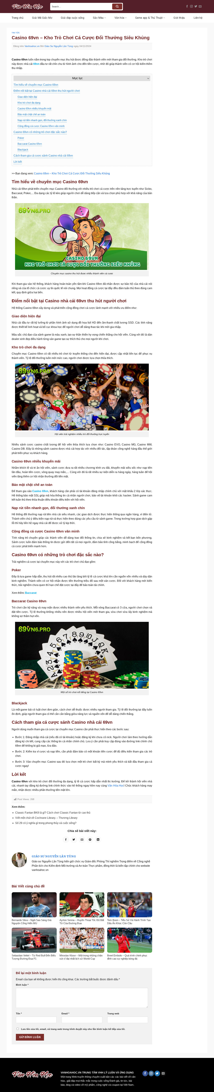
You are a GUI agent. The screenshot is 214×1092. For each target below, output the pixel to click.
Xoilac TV (146, 1065)
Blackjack (23, 149)
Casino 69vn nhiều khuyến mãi (34, 108)
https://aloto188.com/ (92, 1065)
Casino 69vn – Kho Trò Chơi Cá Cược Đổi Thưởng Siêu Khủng (72, 173)
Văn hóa (119, 17)
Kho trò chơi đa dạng (29, 102)
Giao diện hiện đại (27, 96)
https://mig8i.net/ (66, 1065)
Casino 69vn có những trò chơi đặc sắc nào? (40, 132)
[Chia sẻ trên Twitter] (74, 839)
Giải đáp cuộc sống (72, 17)
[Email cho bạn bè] (82, 839)
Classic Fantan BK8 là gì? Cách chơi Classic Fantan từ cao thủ (52, 812)
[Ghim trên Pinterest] (90, 839)
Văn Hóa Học (116, 785)
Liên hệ (198, 17)
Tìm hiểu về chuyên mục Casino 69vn (36, 84)
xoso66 (15, 1065)
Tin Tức (16, 33)
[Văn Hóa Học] (28, 6)
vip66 (26, 1065)
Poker (21, 137)
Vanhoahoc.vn (32, 46)
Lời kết (18, 161)
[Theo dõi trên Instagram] (191, 6)
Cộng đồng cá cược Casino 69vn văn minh (41, 126)
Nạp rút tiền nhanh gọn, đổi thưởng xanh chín (42, 120)
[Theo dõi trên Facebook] (187, 6)
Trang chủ (17, 17)
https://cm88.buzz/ (42, 1065)
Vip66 (4, 1065)
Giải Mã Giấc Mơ (42, 17)
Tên (19, 1013)
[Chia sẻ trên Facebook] (66, 839)
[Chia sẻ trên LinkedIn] (98, 839)
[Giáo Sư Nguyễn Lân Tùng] (19, 859)
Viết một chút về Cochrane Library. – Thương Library (46, 817)
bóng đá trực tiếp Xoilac (123, 1065)
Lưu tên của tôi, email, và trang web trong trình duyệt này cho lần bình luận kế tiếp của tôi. (73, 1029)
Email (65, 1013)
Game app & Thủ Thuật (149, 17)
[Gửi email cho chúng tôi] (200, 6)
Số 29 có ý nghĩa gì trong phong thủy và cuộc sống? (45, 823)
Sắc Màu (98, 17)
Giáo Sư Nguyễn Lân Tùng (58, 46)
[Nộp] (117, 7)
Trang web (113, 1013)
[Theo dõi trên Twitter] (195, 6)
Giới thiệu (179, 17)
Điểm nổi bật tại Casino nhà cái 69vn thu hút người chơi (47, 90)
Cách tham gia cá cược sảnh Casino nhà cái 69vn (43, 155)
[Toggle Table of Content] (146, 78)
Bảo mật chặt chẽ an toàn (31, 114)
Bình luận (22, 984)
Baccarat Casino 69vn (30, 143)
